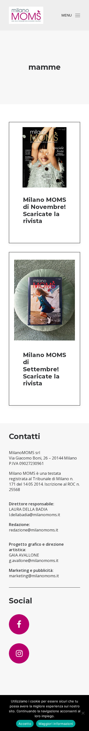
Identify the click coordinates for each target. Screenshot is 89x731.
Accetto (25, 724)
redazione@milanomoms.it (33, 530)
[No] (82, 713)
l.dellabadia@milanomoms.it (34, 514)
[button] (77, 15)
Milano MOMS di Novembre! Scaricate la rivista (44, 210)
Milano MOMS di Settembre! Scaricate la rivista (44, 369)
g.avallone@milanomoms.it (33, 560)
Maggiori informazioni (56, 724)
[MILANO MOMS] (26, 15)
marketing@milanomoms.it (34, 575)
